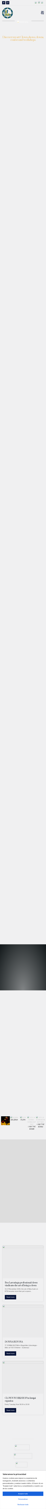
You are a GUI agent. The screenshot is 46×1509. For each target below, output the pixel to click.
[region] (23, 1490)
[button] (3, 1125)
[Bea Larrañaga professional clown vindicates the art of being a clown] (23, 1262)
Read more (10, 1297)
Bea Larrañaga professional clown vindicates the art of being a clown (21, 1284)
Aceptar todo (23, 1494)
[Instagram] (7, 2)
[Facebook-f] (3, 2)
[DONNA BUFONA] (23, 1321)
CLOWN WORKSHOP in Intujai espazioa (20, 1399)
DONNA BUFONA (14, 1341)
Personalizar (23, 1499)
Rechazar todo (23, 1504)
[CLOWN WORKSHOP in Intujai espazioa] (23, 1377)
